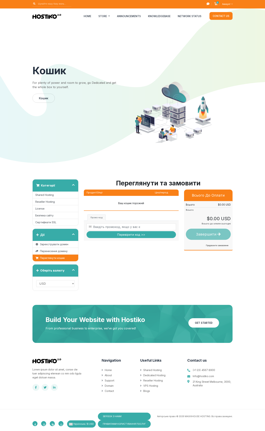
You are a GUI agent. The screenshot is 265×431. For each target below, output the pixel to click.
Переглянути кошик (52, 257)
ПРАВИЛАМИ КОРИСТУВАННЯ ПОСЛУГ (124, 424)
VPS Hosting (150, 385)
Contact (109, 390)
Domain (109, 385)
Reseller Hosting (45, 201)
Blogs (146, 390)
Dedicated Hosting (154, 375)
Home (87, 16)
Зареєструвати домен (53, 244)
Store (103, 16)
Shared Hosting (44, 194)
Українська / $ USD (83, 424)
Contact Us (221, 15)
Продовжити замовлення (217, 245)
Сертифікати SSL (45, 222)
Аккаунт (226, 4)
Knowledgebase (159, 16)
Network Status (189, 16)
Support (109, 380)
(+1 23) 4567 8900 (204, 370)
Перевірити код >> (131, 234)
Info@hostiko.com (203, 376)
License (40, 208)
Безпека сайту (44, 215)
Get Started (204, 322)
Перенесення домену (53, 251)
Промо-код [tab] (96, 217)
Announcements (129, 16)
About (108, 375)
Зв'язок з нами (112, 416)
